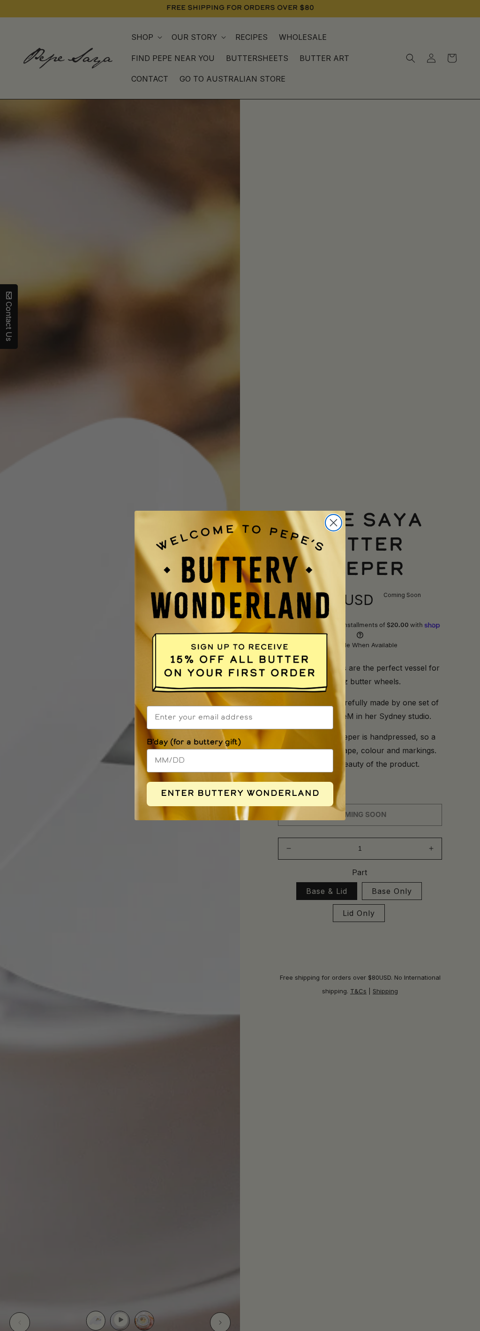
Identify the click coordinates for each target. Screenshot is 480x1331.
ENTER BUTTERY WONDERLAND (240, 794)
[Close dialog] (333, 522)
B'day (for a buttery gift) (194, 742)
